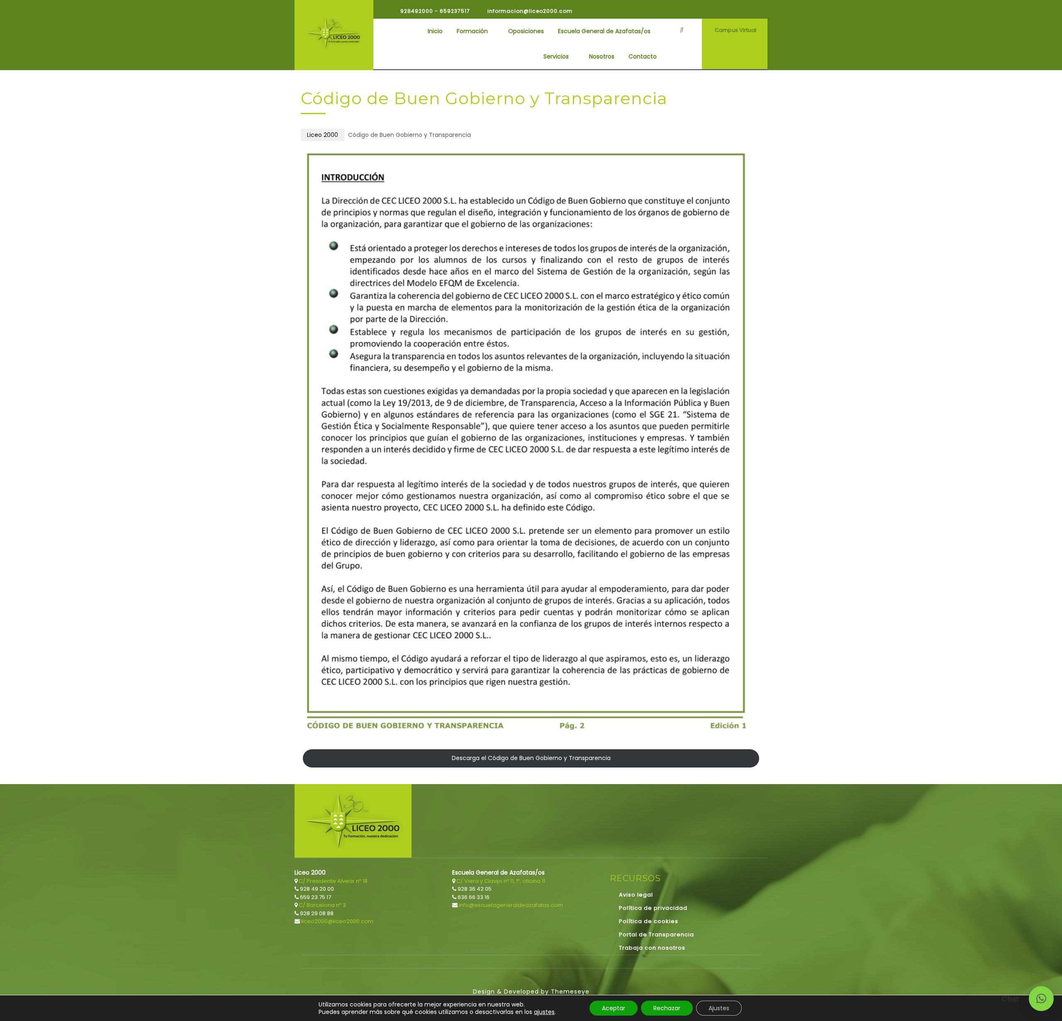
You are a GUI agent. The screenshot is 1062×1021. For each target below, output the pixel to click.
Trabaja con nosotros (652, 948)
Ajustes (719, 1008)
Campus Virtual (735, 30)
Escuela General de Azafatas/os (604, 31)
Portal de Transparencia (656, 934)
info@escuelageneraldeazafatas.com (510, 905)
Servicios (556, 56)
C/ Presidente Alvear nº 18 (332, 881)
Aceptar (613, 1008)
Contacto (642, 56)
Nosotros (601, 56)
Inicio (435, 31)
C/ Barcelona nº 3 (321, 905)
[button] (1041, 998)
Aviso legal (636, 895)
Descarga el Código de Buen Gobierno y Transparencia (531, 758)
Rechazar (666, 1008)
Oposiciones (526, 31)
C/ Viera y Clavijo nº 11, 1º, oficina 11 (500, 881)
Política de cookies (648, 921)
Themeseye (569, 991)
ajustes (544, 1012)
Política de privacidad (653, 908)
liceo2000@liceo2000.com (336, 921)
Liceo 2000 (322, 135)
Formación (472, 31)
